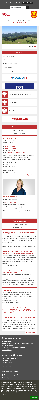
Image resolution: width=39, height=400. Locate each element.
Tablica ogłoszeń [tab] (19, 221)
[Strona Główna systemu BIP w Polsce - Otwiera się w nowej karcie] (6, 14)
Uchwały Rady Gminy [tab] (19, 224)
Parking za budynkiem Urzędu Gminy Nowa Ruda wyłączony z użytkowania (17, 271)
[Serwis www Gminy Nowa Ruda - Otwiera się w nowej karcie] (34, 14)
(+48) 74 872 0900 (10, 146)
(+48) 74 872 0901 (10, 148)
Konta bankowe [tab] (19, 134)
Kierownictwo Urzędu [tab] (19, 127)
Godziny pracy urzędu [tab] (19, 130)
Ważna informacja (7, 290)
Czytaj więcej (30, 175)
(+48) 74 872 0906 (9, 345)
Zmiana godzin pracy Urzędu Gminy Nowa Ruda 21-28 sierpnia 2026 (18, 233)
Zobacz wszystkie (30, 332)
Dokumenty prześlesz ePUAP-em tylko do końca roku (18, 317)
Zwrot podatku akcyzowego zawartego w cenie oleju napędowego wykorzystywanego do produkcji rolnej (18, 252)
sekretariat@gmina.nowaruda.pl (17, 152)
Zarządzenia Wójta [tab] (19, 228)
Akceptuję (34, 397)
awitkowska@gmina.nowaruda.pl (15, 347)
